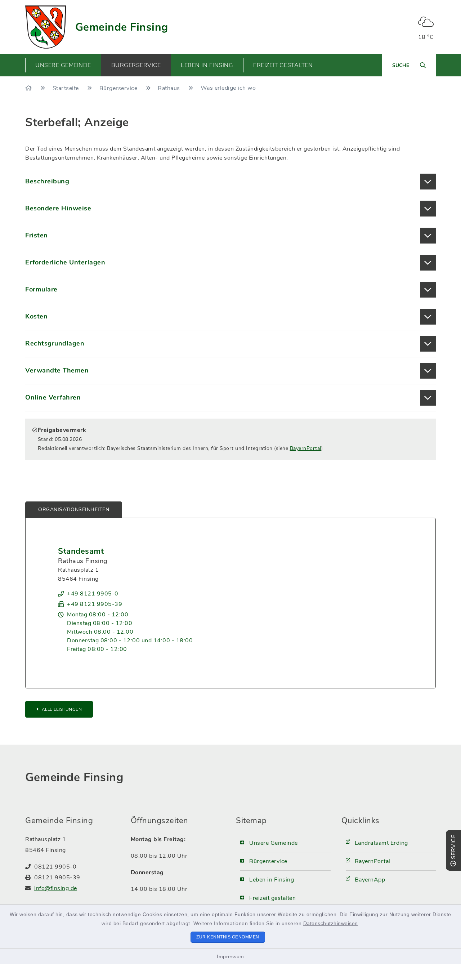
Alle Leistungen (62, 709)
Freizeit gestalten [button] (283, 65)
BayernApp (370, 880)
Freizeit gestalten (272, 898)
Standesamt (81, 551)
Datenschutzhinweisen (330, 923)
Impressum (230, 956)
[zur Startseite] (45, 27)
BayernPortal (305, 448)
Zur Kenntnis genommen (227, 937)
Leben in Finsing (271, 880)
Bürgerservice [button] (136, 65)
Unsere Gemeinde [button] (63, 65)
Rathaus (170, 88)
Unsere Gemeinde (273, 843)
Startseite (67, 88)
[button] (230, 181)
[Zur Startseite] (29, 88)
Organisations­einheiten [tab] (73, 509)
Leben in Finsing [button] (207, 65)
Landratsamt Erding (381, 843)
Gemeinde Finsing (121, 27)
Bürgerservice (119, 88)
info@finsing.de (55, 888)
